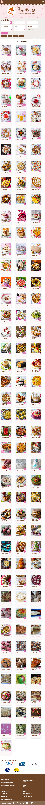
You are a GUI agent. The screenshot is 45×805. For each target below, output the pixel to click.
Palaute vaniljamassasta (27, 796)
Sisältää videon (30, 29)
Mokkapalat (24, 782)
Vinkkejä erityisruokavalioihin (7, 782)
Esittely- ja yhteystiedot (27, 793)
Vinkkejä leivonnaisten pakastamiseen (8, 785)
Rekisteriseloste (4, 796)
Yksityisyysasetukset (26, 798)
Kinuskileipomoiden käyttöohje (7, 799)
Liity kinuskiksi (4, 793)
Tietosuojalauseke (4, 798)
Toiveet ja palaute (25, 795)
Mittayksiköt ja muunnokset (6, 777)
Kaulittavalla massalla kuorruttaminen (8, 786)
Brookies (24, 785)
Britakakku (24, 788)
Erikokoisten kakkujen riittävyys (7, 780)
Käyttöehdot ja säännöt (5, 795)
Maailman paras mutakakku (27, 780)
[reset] (9, 23)
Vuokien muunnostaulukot (6, 779)
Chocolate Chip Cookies (27, 777)
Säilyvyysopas (3, 783)
